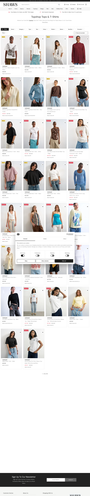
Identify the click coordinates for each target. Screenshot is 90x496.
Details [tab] (45, 238)
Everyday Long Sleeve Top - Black (10, 318)
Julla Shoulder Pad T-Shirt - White (33, 151)
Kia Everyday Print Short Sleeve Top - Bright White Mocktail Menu (34, 361)
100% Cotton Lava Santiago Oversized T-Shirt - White (76, 152)
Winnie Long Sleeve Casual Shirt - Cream (10, 110)
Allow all (64, 260)
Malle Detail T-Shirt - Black (8, 360)
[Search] (59, 4)
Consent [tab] (25, 238)
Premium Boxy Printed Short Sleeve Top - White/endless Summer (55, 319)
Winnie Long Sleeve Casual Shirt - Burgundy (77, 68)
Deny (26, 260)
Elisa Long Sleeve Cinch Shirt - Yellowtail (9, 277)
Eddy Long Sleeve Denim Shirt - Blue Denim (33, 110)
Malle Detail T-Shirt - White (53, 192)
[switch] (37, 256)
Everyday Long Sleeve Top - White (78, 276)
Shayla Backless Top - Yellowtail (54, 276)
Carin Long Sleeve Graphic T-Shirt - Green (78, 235)
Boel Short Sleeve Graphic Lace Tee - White (11, 68)
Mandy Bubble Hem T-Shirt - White (33, 67)
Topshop (31, 20)
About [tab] (64, 238)
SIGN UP (71, 479)
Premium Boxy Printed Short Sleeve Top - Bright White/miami (33, 319)
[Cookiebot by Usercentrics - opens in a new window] (67, 234)
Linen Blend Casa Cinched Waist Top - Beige (56, 152)
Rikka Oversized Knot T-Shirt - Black (11, 151)
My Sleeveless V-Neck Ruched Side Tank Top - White (10, 235)
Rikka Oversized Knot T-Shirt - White (56, 67)
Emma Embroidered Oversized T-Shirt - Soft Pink (34, 277)
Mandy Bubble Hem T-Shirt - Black (33, 192)
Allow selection (45, 260)
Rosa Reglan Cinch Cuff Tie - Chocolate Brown (54, 110)
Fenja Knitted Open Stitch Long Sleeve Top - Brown (77, 193)
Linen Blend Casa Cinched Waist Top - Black (78, 110)
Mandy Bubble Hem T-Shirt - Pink (10, 192)
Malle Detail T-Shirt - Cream (76, 318)
